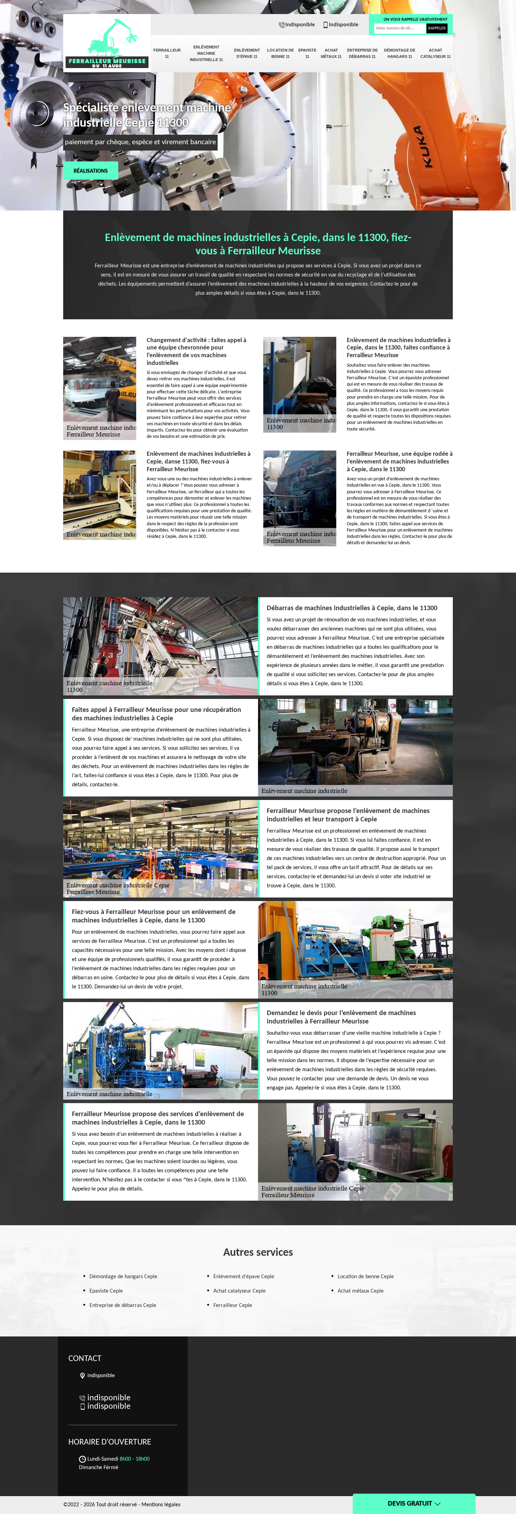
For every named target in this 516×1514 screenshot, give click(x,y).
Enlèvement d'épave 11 (247, 53)
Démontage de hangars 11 (399, 53)
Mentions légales (160, 1505)
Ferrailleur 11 (167, 53)
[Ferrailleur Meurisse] (107, 39)
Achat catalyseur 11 (436, 53)
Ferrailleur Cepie (232, 1305)
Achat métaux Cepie (361, 1291)
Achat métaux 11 (331, 53)
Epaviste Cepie (106, 1291)
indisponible (300, 25)
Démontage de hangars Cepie (123, 1277)
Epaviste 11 (307, 53)
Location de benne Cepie (366, 1277)
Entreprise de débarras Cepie (123, 1305)
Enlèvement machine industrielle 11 (206, 53)
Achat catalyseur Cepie (239, 1291)
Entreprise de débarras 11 (362, 53)
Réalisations (91, 171)
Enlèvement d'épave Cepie (243, 1277)
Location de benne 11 (280, 53)
